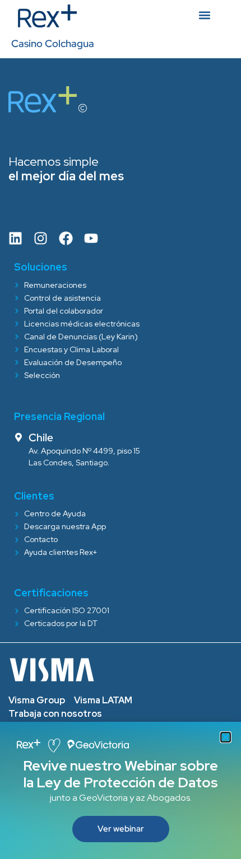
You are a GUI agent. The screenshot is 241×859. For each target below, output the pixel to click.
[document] (120, 429)
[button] (225, 737)
